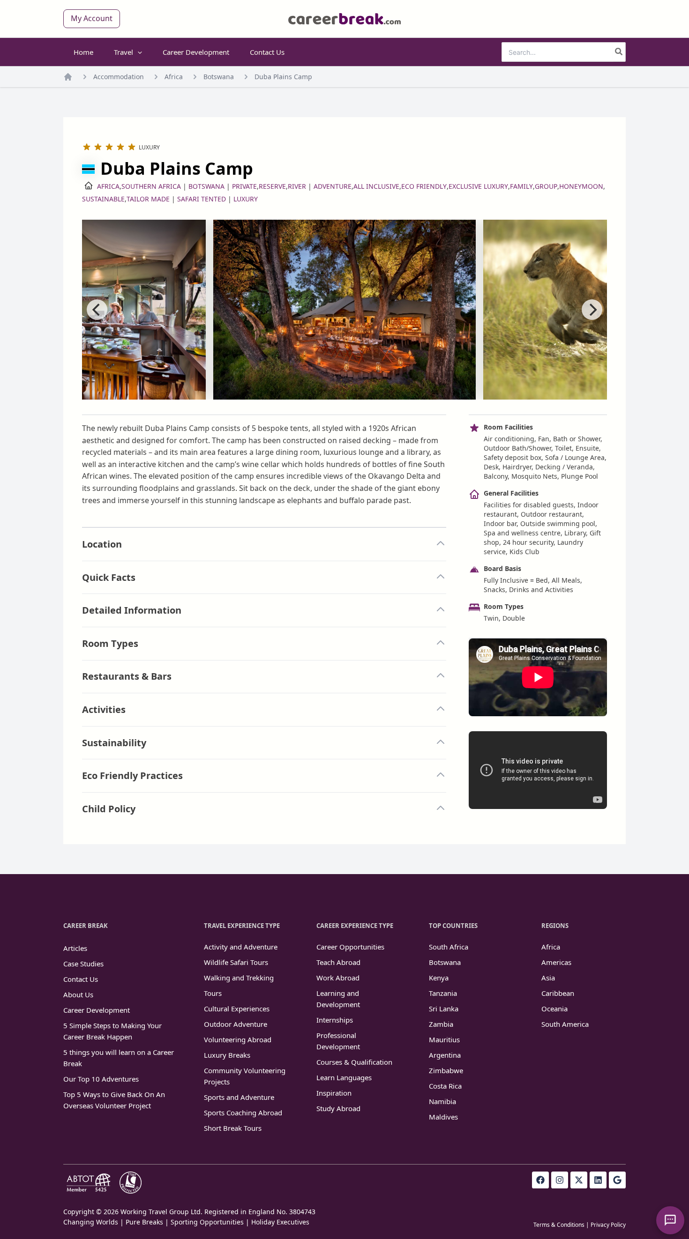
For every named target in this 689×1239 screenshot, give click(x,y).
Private (244, 186)
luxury (245, 198)
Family (521, 186)
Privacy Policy (608, 1225)
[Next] (592, 309)
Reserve (272, 186)
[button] (91, 18)
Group (546, 186)
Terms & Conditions (558, 1225)
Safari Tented (201, 198)
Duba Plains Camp (283, 76)
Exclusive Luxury (478, 186)
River (297, 186)
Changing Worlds (90, 1221)
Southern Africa (151, 186)
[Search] (619, 52)
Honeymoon (581, 186)
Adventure (333, 186)
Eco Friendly (424, 186)
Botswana (218, 76)
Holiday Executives (280, 1221)
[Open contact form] (670, 1220)
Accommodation (118, 76)
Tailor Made (148, 198)
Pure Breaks (144, 1221)
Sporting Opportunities (207, 1221)
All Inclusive (376, 186)
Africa (174, 76)
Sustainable (103, 198)
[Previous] (97, 309)
